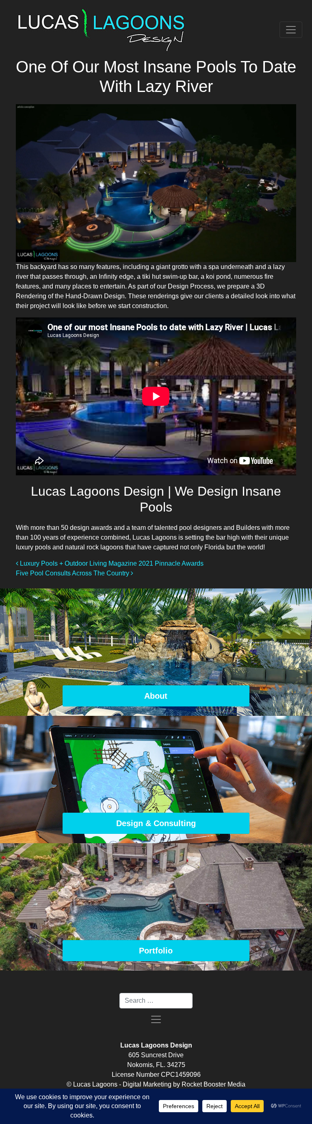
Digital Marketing (147, 1084)
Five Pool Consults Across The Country (73, 573)
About (155, 695)
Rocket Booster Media (213, 1084)
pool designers (200, 527)
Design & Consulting (156, 823)
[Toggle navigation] (291, 30)
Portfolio (156, 950)
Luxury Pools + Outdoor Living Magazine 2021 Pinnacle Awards (111, 563)
